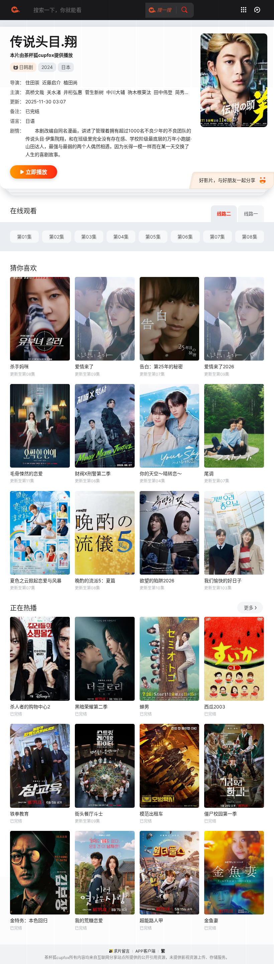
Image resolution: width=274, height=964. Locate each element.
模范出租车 (151, 813)
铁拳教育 (19, 813)
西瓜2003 (214, 706)
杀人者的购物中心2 (30, 706)
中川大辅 (115, 92)
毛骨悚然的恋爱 (26, 473)
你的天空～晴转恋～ (161, 473)
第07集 (217, 236)
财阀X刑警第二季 (93, 473)
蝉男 (144, 706)
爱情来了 (84, 366)
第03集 (89, 236)
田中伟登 (163, 92)
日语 (30, 121)
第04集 (121, 236)
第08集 (249, 236)
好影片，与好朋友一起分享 (227, 180)
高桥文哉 (34, 92)
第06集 (185, 236)
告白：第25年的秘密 (161, 366)
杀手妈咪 (19, 366)
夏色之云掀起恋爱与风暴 (35, 580)
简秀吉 (182, 92)
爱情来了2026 (219, 366)
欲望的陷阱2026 (157, 580)
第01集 (24, 236)
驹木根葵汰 (139, 92)
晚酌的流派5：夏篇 (95, 580)
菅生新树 (94, 92)
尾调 (209, 473)
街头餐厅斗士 (89, 813)
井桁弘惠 (72, 92)
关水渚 (54, 92)
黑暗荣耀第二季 (91, 706)
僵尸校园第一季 (220, 813)
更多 (248, 607)
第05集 (153, 236)
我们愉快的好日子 (223, 580)
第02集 (56, 236)
